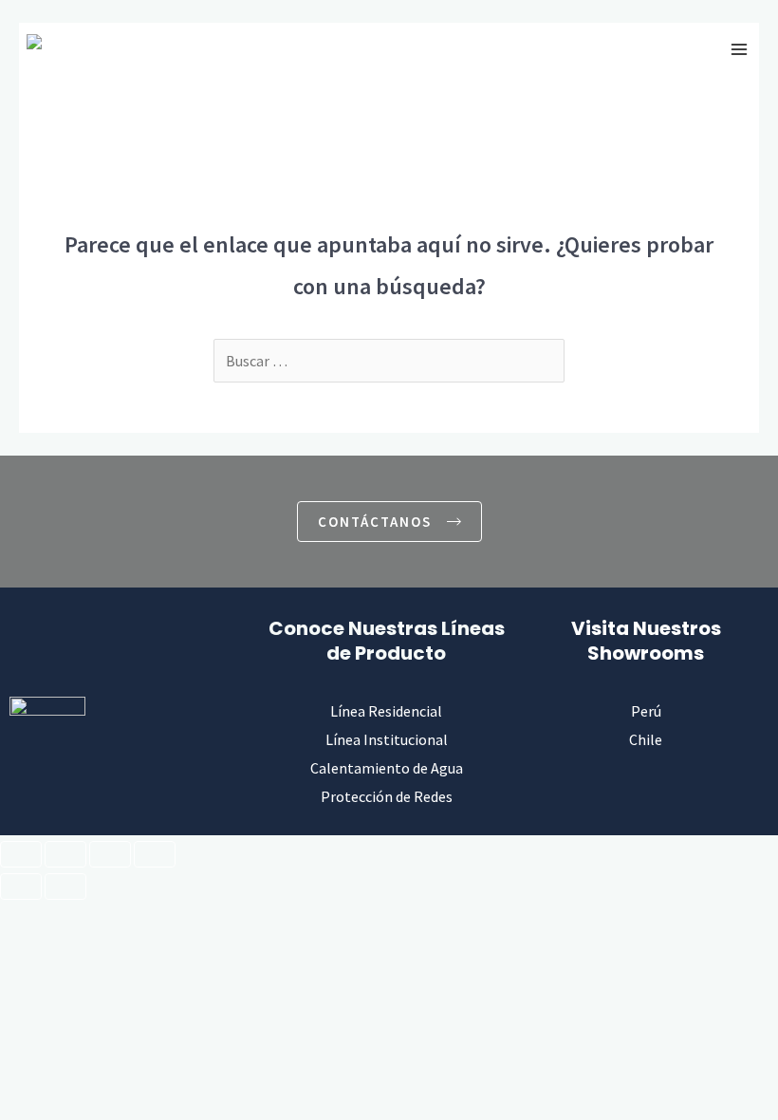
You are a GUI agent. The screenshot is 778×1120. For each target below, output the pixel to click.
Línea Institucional (386, 739)
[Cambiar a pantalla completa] (65, 854)
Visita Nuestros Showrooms (646, 640)
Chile (645, 739)
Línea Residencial (386, 710)
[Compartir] (110, 854)
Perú (646, 710)
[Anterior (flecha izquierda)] (21, 886)
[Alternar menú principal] (739, 49)
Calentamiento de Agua (386, 767)
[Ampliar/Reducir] (21, 854)
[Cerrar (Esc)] (155, 854)
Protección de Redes (387, 796)
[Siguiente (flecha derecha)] (65, 886)
